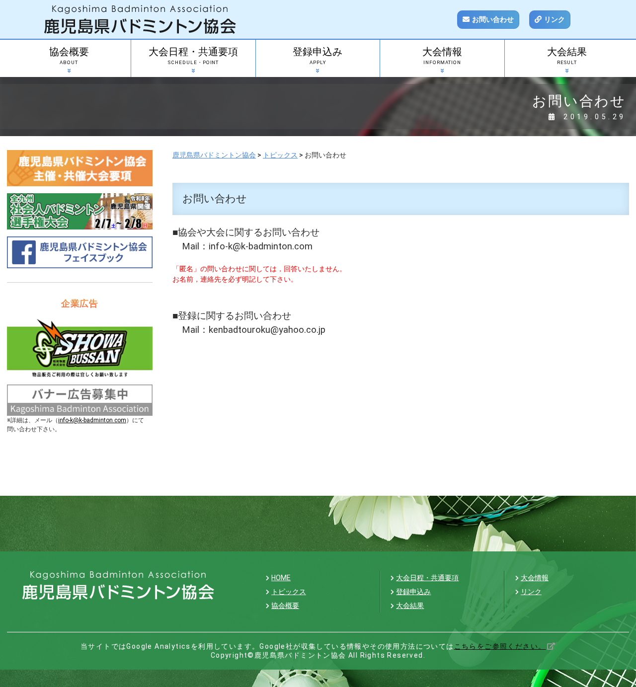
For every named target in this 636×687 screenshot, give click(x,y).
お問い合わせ (493, 19)
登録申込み (317, 55)
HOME (281, 578)
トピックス (288, 592)
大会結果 (567, 55)
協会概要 (69, 55)
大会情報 (442, 55)
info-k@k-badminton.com (92, 420)
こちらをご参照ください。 (500, 646)
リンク (554, 19)
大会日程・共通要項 (193, 55)
